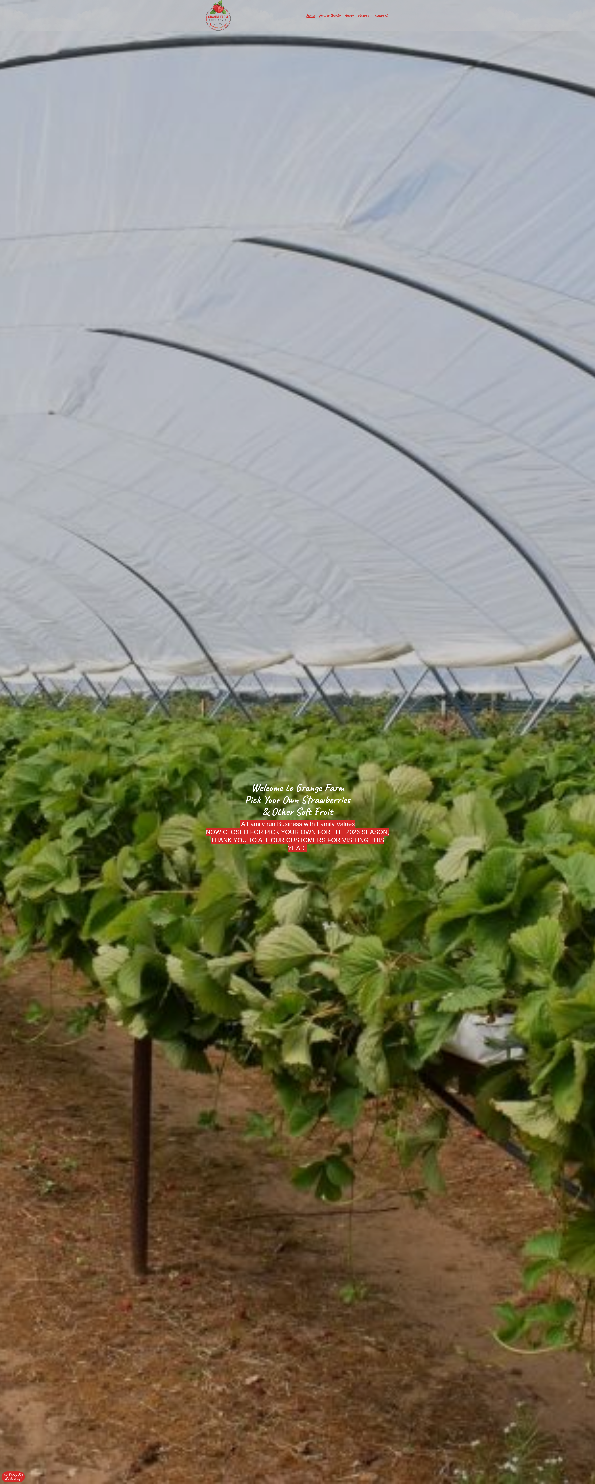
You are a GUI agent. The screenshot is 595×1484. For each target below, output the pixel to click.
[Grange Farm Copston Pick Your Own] (218, 15)
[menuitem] (310, 15)
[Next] (588, 742)
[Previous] (7, 742)
